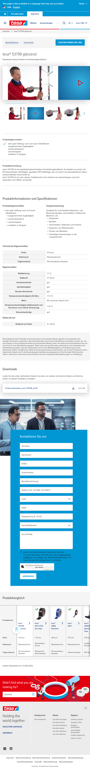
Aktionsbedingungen (66, 761)
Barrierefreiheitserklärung (41, 757)
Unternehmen (28, 472)
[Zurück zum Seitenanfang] (85, 708)
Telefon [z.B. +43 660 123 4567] (36, 490)
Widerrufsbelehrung (50, 761)
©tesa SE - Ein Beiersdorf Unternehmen (45, 766)
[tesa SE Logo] (18, 23)
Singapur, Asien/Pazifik (75, 726)
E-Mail (24, 463)
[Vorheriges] (6, 113)
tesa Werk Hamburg (59, 731)
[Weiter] (84, 113)
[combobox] (46, 499)
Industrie (35, 14)
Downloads (28, 42)
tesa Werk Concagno (60, 719)
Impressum (10, 757)
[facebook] (5, 749)
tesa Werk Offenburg (60, 725)
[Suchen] (64, 23)
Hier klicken (39, 567)
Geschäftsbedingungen (25, 761)
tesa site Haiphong (59, 734)
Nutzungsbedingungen (76, 757)
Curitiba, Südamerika (78, 735)
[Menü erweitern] (5, 23)
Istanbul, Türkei (76, 738)
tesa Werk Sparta (58, 728)
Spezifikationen (12, 42)
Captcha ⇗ (48, 569)
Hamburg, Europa (77, 719)
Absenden (28, 576)
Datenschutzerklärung (23, 757)
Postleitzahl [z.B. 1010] (31, 516)
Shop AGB (38, 761)
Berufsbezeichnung (30, 481)
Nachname (26, 455)
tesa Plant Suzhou (59, 722)
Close (81, 3)
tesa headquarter (40, 719)
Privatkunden (17, 14)
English (16, 7)
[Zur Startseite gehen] (5, 13)
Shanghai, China (76, 722)
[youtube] (11, 749)
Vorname (26, 446)
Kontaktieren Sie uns (70, 42)
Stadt (24, 508)
